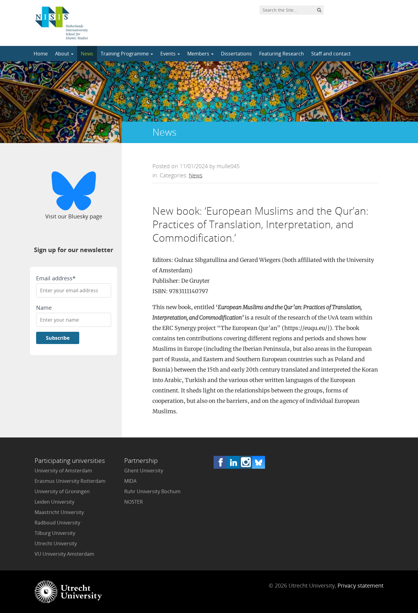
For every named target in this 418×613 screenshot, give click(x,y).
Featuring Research (281, 53)
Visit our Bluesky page (73, 216)
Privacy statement (360, 585)
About (62, 53)
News (87, 53)
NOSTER (133, 501)
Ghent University (143, 470)
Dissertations (236, 53)
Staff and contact (331, 53)
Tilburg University (55, 533)
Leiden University (54, 501)
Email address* (56, 278)
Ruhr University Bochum (152, 491)
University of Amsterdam (63, 470)
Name (44, 307)
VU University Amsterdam (64, 554)
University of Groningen (62, 491)
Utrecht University (56, 543)
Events (168, 53)
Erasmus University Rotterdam (70, 481)
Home (41, 53)
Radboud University (57, 522)
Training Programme (125, 53)
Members (199, 53)
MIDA (130, 481)
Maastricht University (59, 512)
